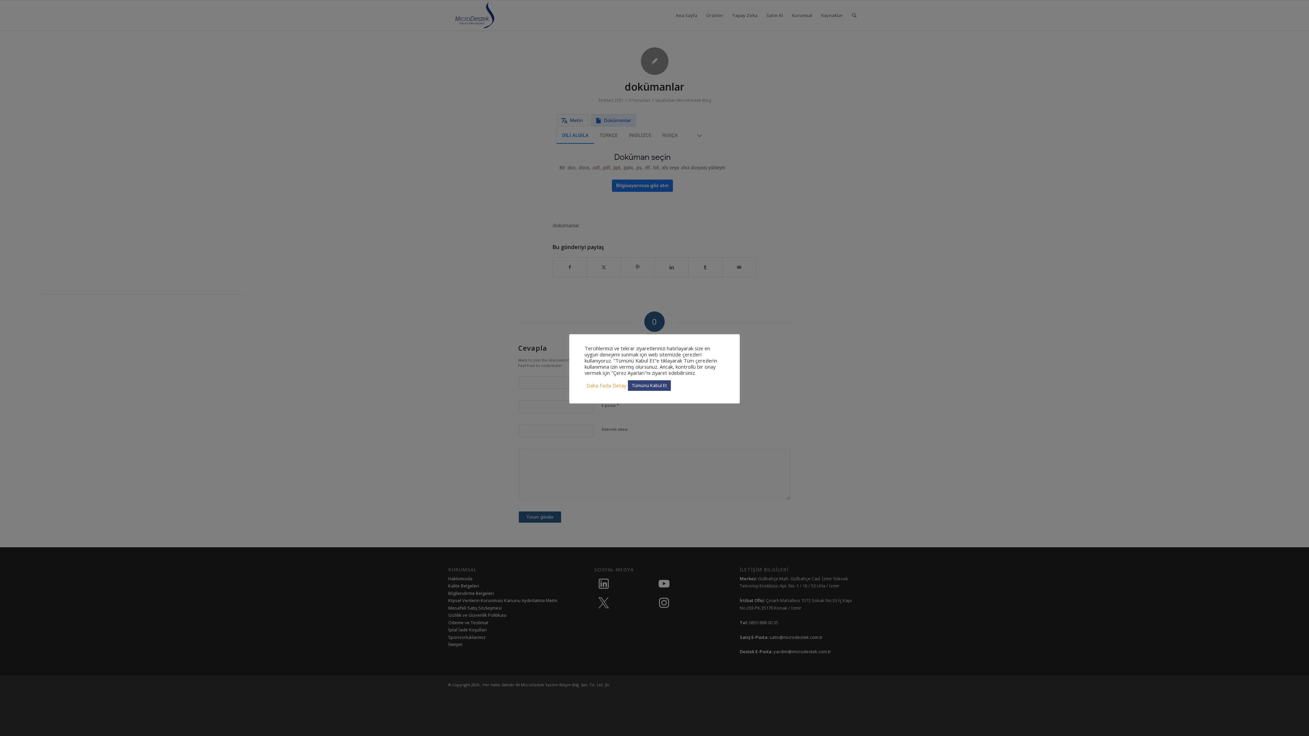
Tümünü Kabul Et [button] (649, 385)
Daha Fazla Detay (606, 385)
